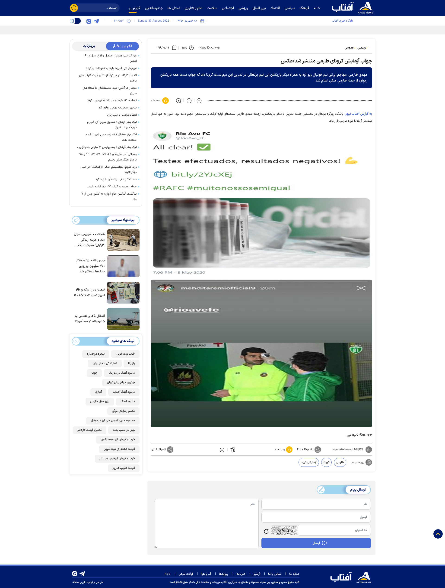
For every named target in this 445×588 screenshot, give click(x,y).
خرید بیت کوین (125, 354)
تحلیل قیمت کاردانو (89, 430)
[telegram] (96, 21)
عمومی (349, 48)
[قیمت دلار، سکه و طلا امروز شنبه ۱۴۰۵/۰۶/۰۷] (122, 292)
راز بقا (131, 363)
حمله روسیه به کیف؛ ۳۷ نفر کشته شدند (112, 186)
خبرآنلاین (352, 435)
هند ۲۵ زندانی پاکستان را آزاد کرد (116, 179)
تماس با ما (274, 574)
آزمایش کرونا (309, 462)
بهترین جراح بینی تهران (121, 382)
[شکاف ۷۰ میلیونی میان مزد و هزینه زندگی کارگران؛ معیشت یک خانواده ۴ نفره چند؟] (122, 239)
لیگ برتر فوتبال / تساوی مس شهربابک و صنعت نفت (111, 137)
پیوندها (223, 574)
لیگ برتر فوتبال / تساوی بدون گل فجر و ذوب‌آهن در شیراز (112, 125)
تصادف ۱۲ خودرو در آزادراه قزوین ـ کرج (112, 100)
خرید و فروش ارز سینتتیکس (118, 439)
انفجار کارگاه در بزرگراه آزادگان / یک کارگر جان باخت (108, 78)
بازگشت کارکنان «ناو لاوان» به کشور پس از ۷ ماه (109, 197)
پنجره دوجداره (96, 354)
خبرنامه (240, 574)
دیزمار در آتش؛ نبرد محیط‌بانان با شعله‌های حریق (110, 91)
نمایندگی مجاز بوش (104, 363)
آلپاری (98, 392)
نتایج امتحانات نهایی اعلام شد (118, 107)
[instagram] (88, 21)
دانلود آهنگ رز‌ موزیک (121, 373)
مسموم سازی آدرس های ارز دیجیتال (113, 420)
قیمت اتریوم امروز (124, 468)
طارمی (340, 462)
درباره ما (294, 574)
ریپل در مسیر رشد (124, 430)
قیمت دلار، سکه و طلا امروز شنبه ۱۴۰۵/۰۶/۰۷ (89, 292)
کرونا (326, 462)
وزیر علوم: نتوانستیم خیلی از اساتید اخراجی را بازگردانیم (108, 170)
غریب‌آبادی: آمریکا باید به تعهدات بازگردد (111, 68)
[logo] (353, 7)
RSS (167, 574)
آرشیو (257, 574)
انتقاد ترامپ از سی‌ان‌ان (122, 115)
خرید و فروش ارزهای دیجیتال (117, 458)
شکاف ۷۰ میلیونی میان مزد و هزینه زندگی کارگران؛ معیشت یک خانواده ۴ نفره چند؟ (89, 240)
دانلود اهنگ (128, 401)
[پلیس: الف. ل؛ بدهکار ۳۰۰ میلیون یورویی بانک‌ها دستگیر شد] (122, 265)
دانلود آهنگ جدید (124, 392)
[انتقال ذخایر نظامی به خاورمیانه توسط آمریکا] (122, 318)
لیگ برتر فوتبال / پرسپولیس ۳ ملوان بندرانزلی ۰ (107, 147)
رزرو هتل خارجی (99, 401)
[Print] (221, 449)
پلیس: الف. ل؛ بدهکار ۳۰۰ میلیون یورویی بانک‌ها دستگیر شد (90, 266)
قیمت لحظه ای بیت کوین (119, 449)
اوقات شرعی (185, 574)
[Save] (232, 449)
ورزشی (361, 48)
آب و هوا (206, 574)
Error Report (304, 450)
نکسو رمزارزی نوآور (123, 411)
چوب (94, 373)
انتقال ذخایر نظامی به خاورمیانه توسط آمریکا (90, 319)
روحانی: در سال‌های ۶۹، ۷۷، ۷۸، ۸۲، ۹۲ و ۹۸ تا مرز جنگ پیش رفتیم (108, 157)
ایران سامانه (78, 582)
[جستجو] (74, 8)
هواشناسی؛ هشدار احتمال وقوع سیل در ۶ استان (111, 58)
